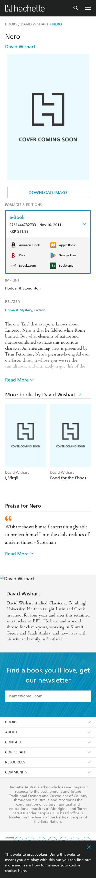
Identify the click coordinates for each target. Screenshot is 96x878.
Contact (13, 742)
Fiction (40, 310)
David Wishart (20, 47)
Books (11, 722)
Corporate (15, 752)
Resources (15, 762)
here (22, 870)
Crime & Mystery (18, 310)
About (11, 732)
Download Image (48, 192)
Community (16, 772)
